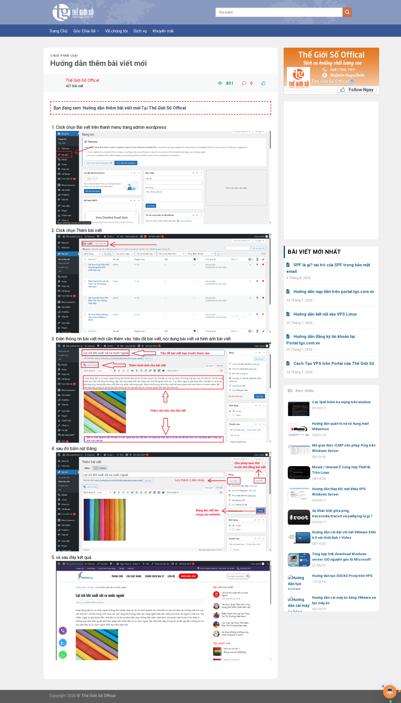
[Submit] (347, 12)
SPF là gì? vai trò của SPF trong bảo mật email (328, 268)
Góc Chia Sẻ (84, 31)
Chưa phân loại (64, 55)
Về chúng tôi (116, 31)
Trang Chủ (58, 31)
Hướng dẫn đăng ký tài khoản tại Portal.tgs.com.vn (320, 340)
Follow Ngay (360, 89)
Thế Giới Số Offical (330, 81)
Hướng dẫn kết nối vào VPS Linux (325, 314)
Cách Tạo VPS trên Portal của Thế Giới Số (334, 363)
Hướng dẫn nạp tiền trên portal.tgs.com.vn (334, 291)
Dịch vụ (140, 31)
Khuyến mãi (163, 31)
